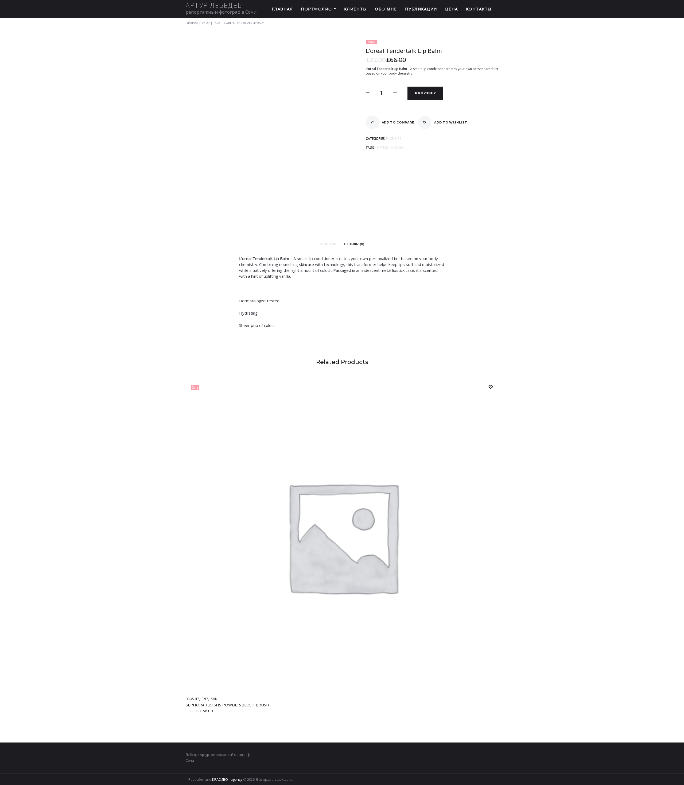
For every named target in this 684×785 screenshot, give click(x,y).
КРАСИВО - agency (227, 779)
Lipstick (381, 147)
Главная (282, 8)
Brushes (192, 699)
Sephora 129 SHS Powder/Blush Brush (227, 704)
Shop (205, 23)
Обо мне (386, 8)
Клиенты (355, 8)
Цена (451, 8)
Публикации (421, 8)
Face (216, 23)
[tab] (329, 244)
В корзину (425, 93)
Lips (398, 138)
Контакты (479, 8)
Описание (329, 244)
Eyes (205, 699)
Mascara (397, 147)
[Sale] (342, 690)
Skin (214, 699)
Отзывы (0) (354, 244)
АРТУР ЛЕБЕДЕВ (214, 5)
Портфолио (316, 8)
